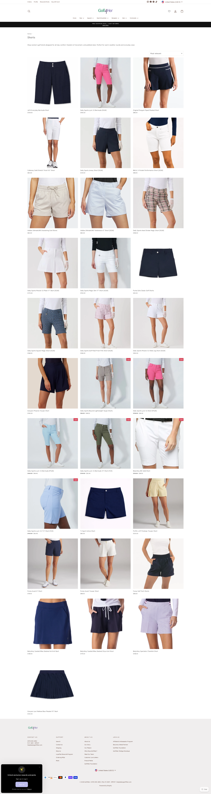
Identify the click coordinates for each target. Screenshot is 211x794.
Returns (58, 751)
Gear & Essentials (102, 18)
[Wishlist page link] (169, 11)
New (81, 18)
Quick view (52, 105)
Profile (36, 2)
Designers (114, 18)
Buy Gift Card (56, 2)
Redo (57, 760)
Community (133, 18)
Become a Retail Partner (120, 744)
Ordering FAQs (60, 757)
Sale (123, 18)
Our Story (87, 744)
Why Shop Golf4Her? (91, 751)
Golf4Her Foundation (91, 764)
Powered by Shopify (105, 785)
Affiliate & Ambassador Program (123, 741)
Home (74, 18)
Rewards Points (44, 2)
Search (58, 741)
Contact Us (59, 744)
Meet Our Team (89, 754)
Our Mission (88, 748)
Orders (29, 2)
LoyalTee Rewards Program (64, 754)
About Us (87, 741)
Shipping (58, 748)
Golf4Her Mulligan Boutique (121, 751)
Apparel (89, 18)
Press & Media (89, 760)
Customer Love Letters (91, 757)
